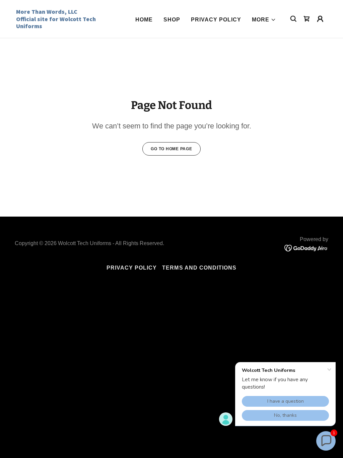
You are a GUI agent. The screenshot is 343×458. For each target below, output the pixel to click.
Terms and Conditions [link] (199, 268)
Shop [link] (171, 19)
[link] (59, 26)
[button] (264, 20)
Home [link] (144, 19)
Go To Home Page (171, 149)
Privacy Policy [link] (216, 19)
